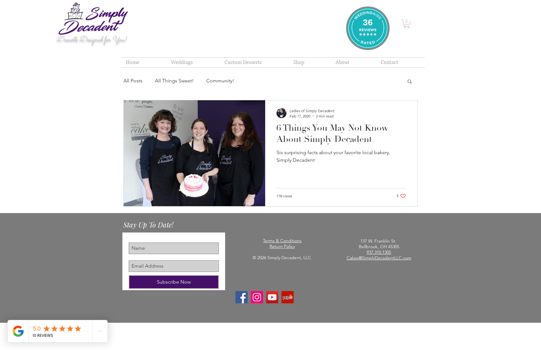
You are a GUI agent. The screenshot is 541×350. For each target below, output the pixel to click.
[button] (406, 23)
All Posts (132, 81)
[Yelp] (287, 297)
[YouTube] (272, 297)
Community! (220, 81)
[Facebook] (241, 297)
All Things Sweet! (174, 81)
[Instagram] (257, 297)
